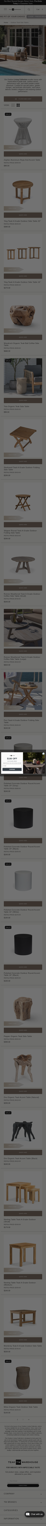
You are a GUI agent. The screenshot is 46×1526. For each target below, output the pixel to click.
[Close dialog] (43, 754)
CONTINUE (12, 769)
